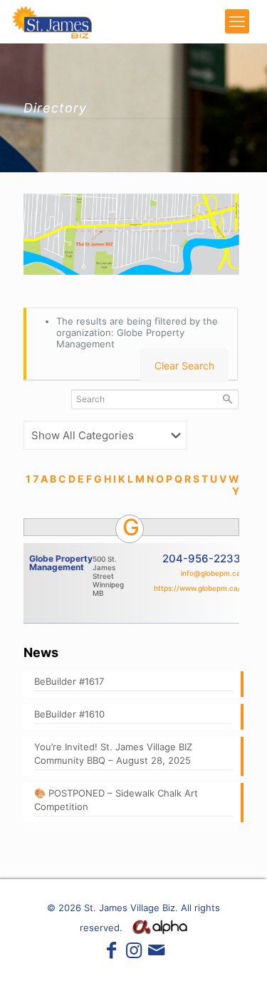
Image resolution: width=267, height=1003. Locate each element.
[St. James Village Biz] (52, 21)
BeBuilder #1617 (69, 681)
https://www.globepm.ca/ (197, 588)
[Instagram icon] (134, 953)
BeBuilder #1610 (69, 714)
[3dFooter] (159, 931)
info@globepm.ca (211, 573)
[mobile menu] (237, 21)
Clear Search (184, 365)
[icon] (156, 953)
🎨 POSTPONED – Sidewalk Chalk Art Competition (116, 799)
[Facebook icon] (111, 953)
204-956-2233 (201, 558)
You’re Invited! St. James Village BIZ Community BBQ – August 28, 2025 (113, 753)
